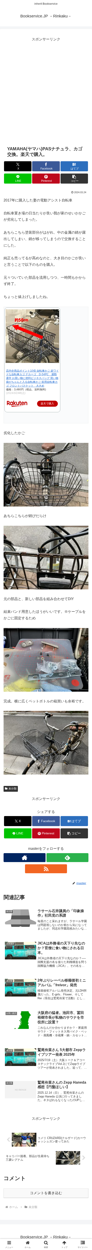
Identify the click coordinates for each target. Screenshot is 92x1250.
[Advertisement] (46, 89)
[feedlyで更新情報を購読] (67, 857)
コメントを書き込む (46, 1193)
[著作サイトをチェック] (25, 857)
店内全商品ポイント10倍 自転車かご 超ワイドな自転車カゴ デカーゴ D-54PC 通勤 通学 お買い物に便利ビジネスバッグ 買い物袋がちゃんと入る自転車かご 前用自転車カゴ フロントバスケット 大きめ (32, 378)
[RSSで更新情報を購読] (46, 868)
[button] (74, 179)
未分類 (12, 788)
